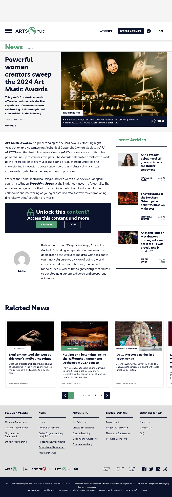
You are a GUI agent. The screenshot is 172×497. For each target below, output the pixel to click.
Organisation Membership (12, 435)
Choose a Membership (16, 422)
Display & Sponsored (83, 427)
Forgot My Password (117, 427)
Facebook (144, 469)
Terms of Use (120, 468)
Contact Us (146, 427)
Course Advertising (82, 444)
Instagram (165, 469)
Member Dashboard (116, 438)
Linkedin (158, 469)
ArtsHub (10, 125)
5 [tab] (95, 395)
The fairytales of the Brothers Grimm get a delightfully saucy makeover (153, 201)
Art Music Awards (18, 143)
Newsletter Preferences (118, 433)
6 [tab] (101, 395)
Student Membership (16, 441)
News (30, 48)
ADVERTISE (106, 31)
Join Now (46, 224)
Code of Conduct (132, 468)
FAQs (142, 433)
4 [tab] (89, 395)
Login (161, 31)
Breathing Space (42, 183)
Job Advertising (80, 422)
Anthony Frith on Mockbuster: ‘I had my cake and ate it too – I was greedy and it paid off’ (153, 242)
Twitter (151, 469)
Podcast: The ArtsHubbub (52, 441)
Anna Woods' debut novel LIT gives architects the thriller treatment (151, 162)
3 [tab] (83, 395)
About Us (144, 422)
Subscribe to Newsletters (51, 447)
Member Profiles (47, 452)
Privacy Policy (106, 468)
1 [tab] (71, 395)
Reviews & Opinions (49, 427)
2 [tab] (77, 395)
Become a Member (131, 31)
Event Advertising (82, 433)
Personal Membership (16, 427)
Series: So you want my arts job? (51, 435)
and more (79, 218)
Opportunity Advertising (85, 438)
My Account (112, 422)
